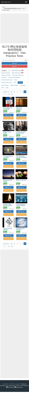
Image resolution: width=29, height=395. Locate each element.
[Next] (9, 94)
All (9, 70)
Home (3, 7)
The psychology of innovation (8, 156)
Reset (15, 66)
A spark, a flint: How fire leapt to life (7, 205)
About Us (24, 384)
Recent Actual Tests (16, 70)
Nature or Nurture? (21, 180)
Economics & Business (18, 75)
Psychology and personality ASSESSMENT (7, 109)
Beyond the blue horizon (7, 180)
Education (4, 77)
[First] (11, 91)
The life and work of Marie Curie (21, 132)
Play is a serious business (7, 229)
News (15, 79)
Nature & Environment (7, 79)
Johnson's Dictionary (19, 108)
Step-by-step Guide (16, 72)
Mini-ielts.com (6, 2)
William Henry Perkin (7, 132)
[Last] (12, 94)
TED (3, 87)
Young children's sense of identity (20, 205)
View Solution (8, 118)
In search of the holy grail (20, 229)
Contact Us (3, 385)
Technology (22, 85)
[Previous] (14, 91)
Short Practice (5, 85)
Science (20, 82)
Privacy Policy (12, 385)
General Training (6, 72)
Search (15, 63)
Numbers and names (7, 82)
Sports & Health (14, 85)
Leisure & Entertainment (14, 77)
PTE (15, 82)
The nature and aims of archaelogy (21, 156)
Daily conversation (6, 75)
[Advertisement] (14, 28)
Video (7, 87)
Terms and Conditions (22, 385)
